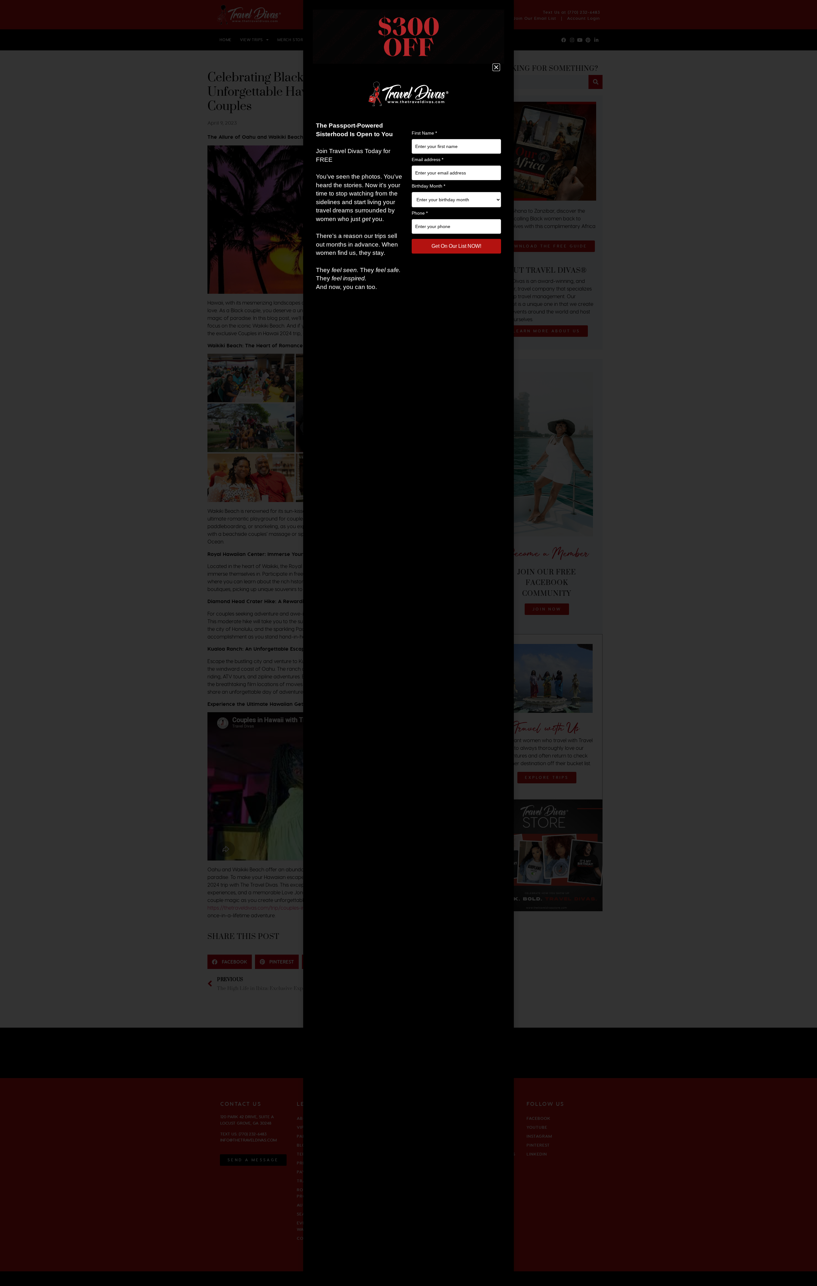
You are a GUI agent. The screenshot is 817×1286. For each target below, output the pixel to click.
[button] (496, 67)
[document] (408, 643)
